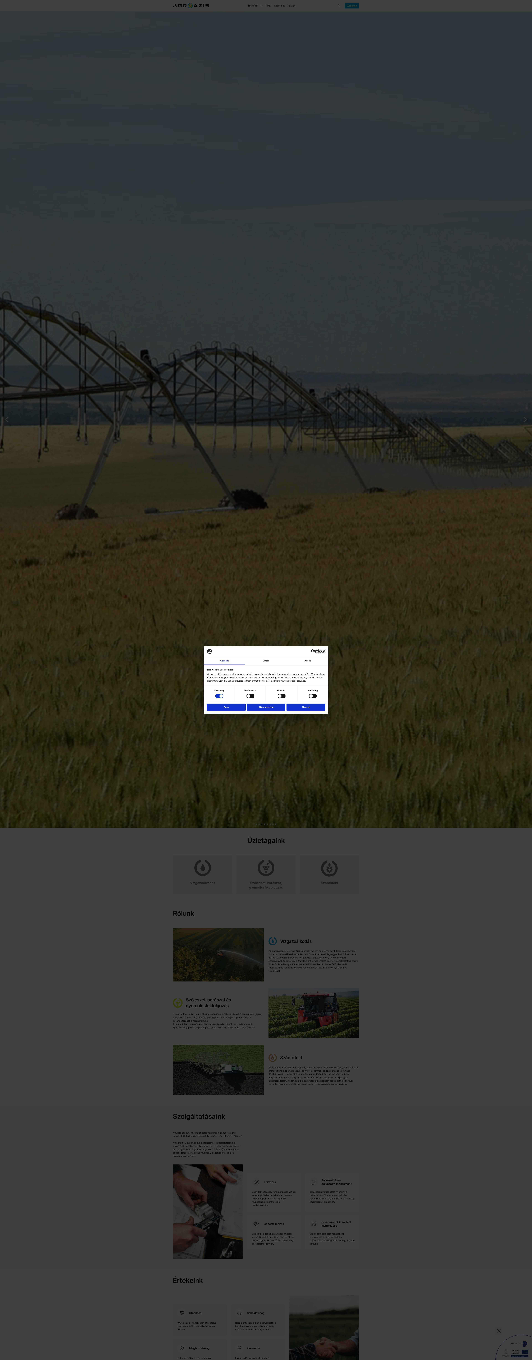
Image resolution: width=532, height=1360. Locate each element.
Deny (226, 707)
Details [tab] (266, 660)
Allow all (306, 707)
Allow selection (266, 707)
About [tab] (308, 660)
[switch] (250, 696)
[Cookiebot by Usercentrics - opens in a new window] (313, 651)
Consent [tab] (224, 660)
